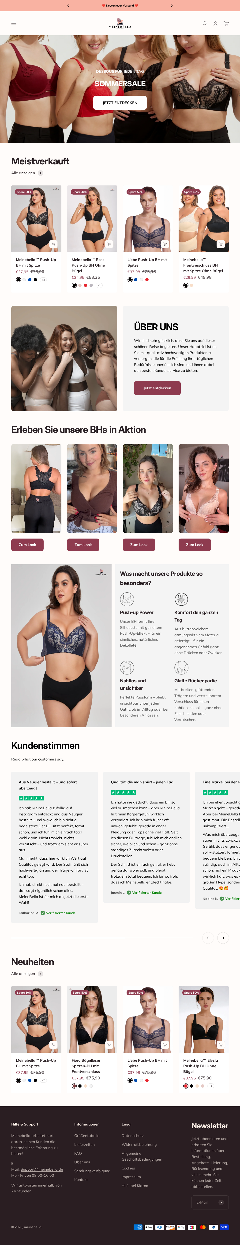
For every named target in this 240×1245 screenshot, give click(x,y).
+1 (210, 1085)
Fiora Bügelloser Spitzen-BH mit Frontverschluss (86, 1066)
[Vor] (172, 5)
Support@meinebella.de (42, 1169)
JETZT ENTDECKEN (120, 102)
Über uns (82, 1162)
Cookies (128, 1168)
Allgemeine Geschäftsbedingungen (142, 1156)
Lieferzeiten (84, 1144)
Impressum (131, 1176)
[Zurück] (68, 5)
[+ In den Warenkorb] (53, 244)
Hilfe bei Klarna (135, 1185)
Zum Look (27, 544)
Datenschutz (133, 1135)
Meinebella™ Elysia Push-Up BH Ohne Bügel (200, 1066)
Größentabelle (86, 1135)
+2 (43, 279)
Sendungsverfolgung (92, 1171)
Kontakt (81, 1179)
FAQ (78, 1153)
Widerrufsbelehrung (139, 1144)
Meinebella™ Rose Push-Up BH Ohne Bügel (88, 265)
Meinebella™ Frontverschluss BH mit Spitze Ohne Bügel (203, 265)
